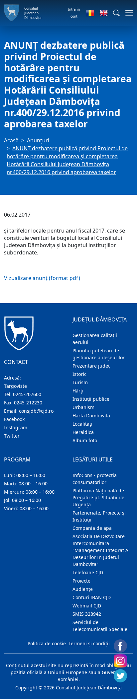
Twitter (12, 436)
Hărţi (77, 390)
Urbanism (83, 407)
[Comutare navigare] (127, 13)
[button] (116, 13)
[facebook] (120, 646)
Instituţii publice (90, 399)
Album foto (84, 440)
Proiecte (81, 581)
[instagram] (120, 660)
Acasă (11, 140)
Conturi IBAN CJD (91, 597)
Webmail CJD (86, 605)
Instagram (15, 427)
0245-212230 (28, 402)
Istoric (79, 374)
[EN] (103, 13)
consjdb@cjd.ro (36, 411)
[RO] (90, 13)
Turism (80, 382)
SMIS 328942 (86, 614)
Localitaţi (82, 424)
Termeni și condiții (89, 643)
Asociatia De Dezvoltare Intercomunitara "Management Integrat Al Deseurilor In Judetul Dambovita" (101, 550)
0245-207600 (27, 394)
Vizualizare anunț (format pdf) (42, 278)
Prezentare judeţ (91, 366)
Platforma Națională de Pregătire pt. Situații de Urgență (98, 497)
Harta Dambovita (91, 415)
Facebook (14, 419)
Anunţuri (38, 140)
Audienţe (82, 589)
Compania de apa (92, 528)
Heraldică (83, 432)
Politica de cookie (47, 643)
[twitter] (120, 675)
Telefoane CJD (87, 572)
